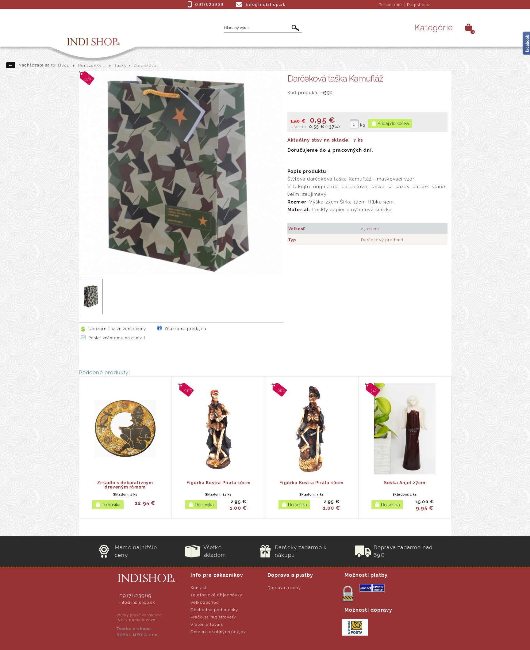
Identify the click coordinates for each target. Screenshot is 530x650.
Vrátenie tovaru (207, 624)
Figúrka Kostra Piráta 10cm (218, 483)
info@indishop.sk (137, 602)
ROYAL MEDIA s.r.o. (138, 635)
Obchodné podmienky (214, 609)
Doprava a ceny (284, 587)
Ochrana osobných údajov (218, 631)
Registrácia (419, 4)
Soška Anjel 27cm (404, 483)
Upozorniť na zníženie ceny (117, 328)
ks (362, 125)
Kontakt (198, 587)
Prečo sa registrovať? (213, 617)
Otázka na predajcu (186, 328)
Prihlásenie (390, 4)
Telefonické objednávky (216, 595)
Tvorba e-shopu (134, 628)
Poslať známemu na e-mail (116, 338)
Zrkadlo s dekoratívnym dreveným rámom (125, 485)
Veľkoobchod (204, 602)
